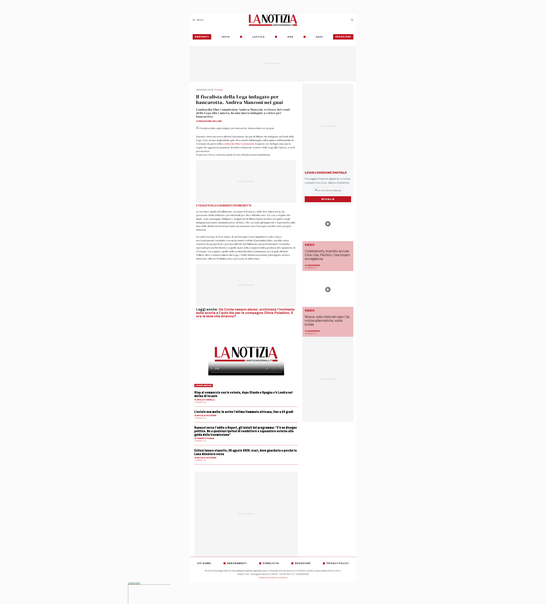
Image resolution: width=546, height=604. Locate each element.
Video (310, 244)
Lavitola (258, 37)
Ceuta (226, 37)
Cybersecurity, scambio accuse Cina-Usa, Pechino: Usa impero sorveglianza (327, 255)
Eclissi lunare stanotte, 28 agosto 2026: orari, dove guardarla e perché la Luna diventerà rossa (245, 452)
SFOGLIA (328, 199)
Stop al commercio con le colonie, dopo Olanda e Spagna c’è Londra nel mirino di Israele (243, 394)
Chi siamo (204, 563)
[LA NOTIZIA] (273, 20)
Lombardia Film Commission (238, 143)
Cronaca (219, 90)
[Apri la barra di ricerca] (352, 20)
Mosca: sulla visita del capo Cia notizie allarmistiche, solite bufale (327, 320)
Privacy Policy (337, 563)
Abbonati (202, 37)
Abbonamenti (237, 563)
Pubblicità (271, 563)
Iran (290, 37)
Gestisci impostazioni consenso (273, 577)
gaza (319, 37)
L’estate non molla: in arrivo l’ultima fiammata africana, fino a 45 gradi (243, 412)
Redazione (343, 37)
